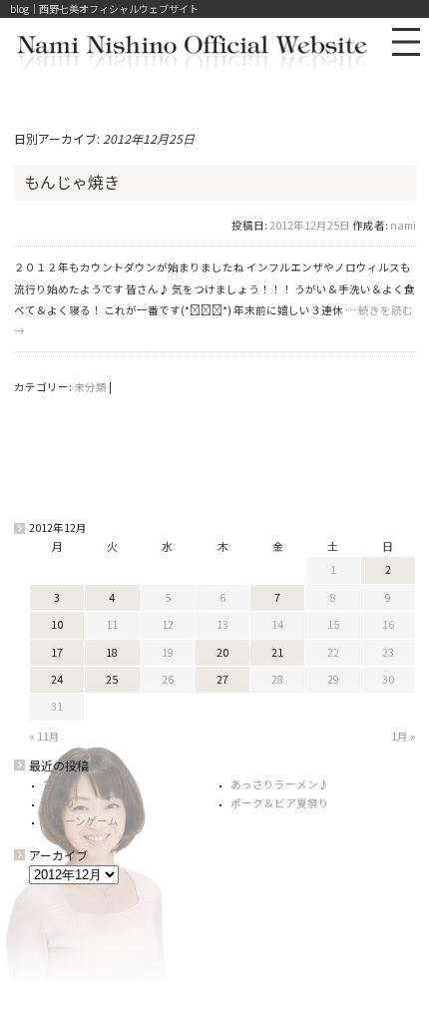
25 (112, 679)
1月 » (403, 736)
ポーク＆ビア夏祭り (279, 802)
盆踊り (59, 783)
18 (112, 652)
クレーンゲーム (81, 820)
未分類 (90, 386)
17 (57, 652)
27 (222, 679)
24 (57, 679)
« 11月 (44, 736)
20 (222, 652)
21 (277, 652)
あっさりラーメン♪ (279, 783)
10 (57, 624)
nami (403, 225)
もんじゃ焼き (72, 182)
